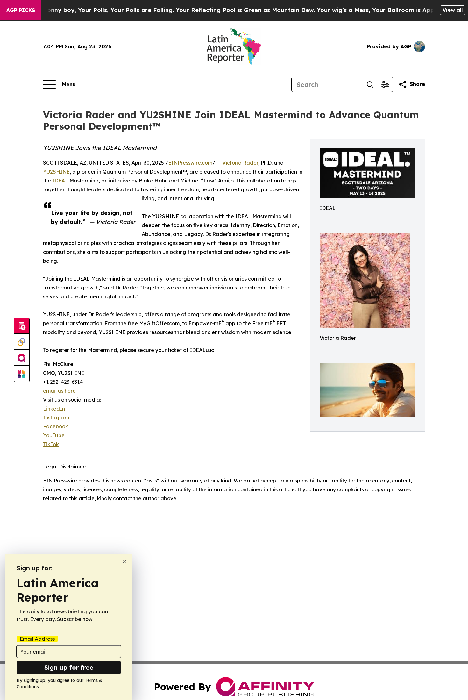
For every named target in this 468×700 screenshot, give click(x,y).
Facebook (55, 426)
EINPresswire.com (190, 163)
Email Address (37, 639)
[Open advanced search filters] (385, 84)
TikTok (51, 444)
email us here (59, 391)
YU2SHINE (56, 171)
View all (453, 10)
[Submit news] (21, 326)
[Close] (124, 562)
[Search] (370, 84)
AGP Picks (20, 10)
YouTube (54, 435)
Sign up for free (68, 667)
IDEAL (60, 180)
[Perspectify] (21, 342)
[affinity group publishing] (21, 358)
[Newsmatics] (21, 374)
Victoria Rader (240, 163)
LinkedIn (54, 408)
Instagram (56, 417)
